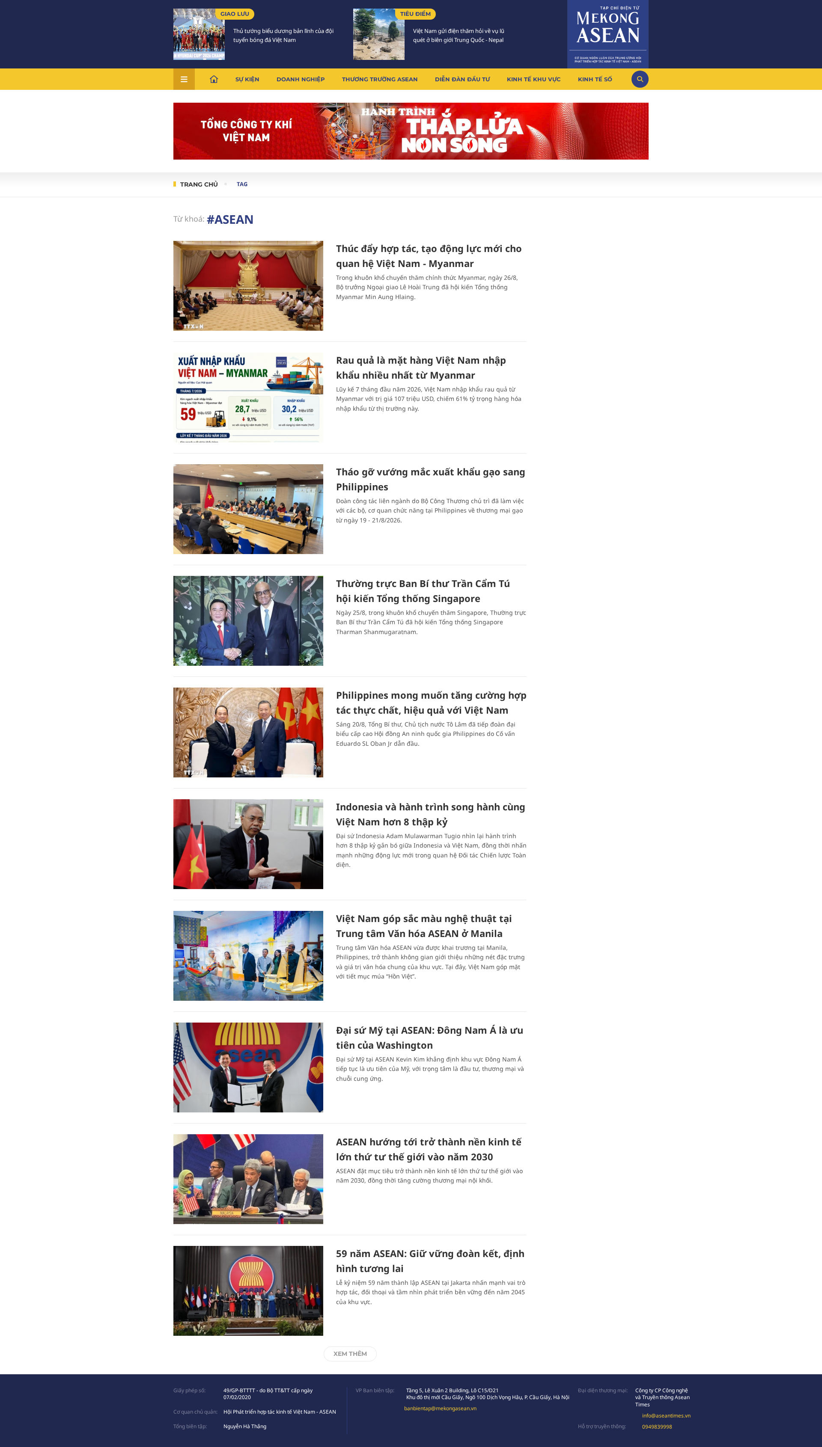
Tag (242, 184)
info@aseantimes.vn (666, 1415)
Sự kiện (247, 79)
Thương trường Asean (380, 79)
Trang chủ (199, 184)
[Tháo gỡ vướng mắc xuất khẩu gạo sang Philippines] (248, 509)
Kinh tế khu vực (534, 79)
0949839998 (657, 1426)
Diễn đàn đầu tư (462, 79)
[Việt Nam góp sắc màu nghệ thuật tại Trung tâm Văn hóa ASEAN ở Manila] (248, 956)
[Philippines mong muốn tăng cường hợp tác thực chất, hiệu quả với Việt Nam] (248, 732)
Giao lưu (234, 13)
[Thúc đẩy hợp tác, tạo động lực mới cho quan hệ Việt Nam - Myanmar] (248, 286)
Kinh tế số (595, 79)
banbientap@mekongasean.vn (440, 1408)
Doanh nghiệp (301, 79)
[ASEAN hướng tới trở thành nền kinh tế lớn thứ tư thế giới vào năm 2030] (248, 1179)
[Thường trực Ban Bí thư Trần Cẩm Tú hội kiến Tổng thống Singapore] (248, 621)
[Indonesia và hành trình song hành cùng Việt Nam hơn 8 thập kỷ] (248, 844)
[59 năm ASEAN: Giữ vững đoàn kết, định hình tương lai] (248, 1291)
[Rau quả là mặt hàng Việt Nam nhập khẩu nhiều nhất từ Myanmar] (248, 397)
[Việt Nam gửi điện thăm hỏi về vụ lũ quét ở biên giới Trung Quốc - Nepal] (379, 34)
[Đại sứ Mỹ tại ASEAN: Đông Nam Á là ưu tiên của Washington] (248, 1067)
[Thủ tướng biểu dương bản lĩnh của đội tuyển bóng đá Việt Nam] (199, 34)
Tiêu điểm (415, 13)
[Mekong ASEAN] (607, 33)
